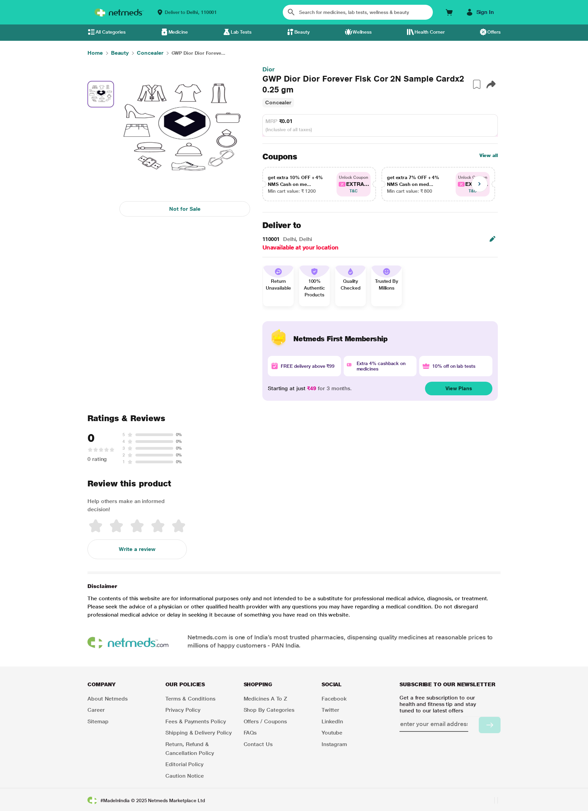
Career (96, 710)
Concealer (278, 102)
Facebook (334, 698)
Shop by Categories (269, 710)
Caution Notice (184, 776)
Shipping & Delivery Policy (198, 732)
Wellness (362, 32)
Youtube (332, 732)
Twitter (330, 710)
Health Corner (429, 32)
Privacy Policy (182, 710)
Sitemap (97, 721)
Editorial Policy (184, 764)
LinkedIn (332, 721)
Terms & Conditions (190, 698)
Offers (494, 32)
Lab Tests (241, 32)
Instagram (334, 744)
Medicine (178, 32)
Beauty (302, 32)
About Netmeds (107, 698)
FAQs (250, 732)
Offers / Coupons (265, 721)
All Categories (111, 32)
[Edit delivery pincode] (492, 239)
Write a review (137, 549)
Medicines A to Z (266, 698)
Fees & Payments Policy (195, 721)
